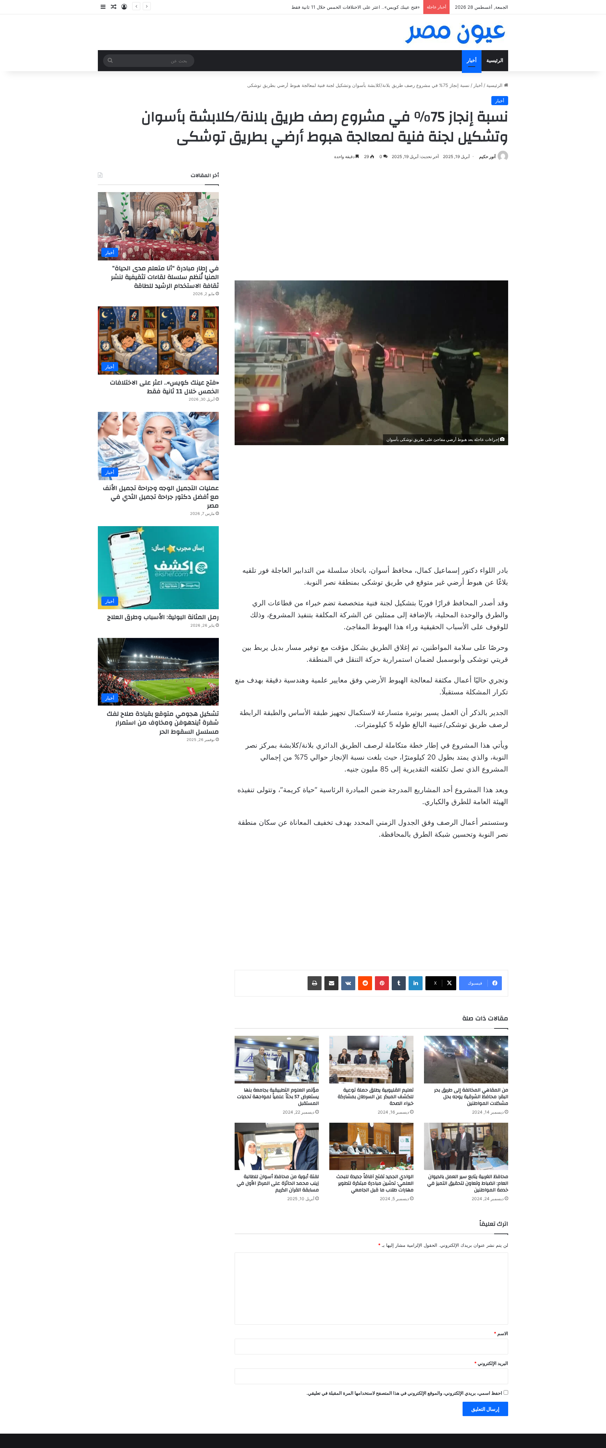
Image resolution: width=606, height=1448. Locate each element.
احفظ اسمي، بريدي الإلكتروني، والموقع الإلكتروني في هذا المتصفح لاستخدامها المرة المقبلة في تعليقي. (404, 1393)
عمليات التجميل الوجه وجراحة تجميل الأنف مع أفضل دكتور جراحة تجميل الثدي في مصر (161, 496)
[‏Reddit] (365, 983)
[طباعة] (315, 983)
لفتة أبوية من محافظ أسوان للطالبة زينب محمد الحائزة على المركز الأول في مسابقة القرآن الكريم (278, 1183)
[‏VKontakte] (348, 983)
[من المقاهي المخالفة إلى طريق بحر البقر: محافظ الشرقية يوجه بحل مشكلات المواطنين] (466, 1059)
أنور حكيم (487, 156)
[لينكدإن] (416, 983)
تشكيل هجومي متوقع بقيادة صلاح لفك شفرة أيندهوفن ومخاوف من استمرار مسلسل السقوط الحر (163, 722)
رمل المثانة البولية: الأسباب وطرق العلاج (163, 617)
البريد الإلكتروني (491, 1363)
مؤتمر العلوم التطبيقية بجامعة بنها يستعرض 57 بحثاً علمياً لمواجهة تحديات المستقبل (278, 1097)
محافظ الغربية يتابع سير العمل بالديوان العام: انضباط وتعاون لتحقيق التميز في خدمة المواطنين (467, 1183)
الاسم (501, 1333)
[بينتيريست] (382, 983)
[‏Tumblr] (399, 983)
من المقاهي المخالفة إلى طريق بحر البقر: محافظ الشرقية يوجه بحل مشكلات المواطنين (471, 1097)
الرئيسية (494, 60)
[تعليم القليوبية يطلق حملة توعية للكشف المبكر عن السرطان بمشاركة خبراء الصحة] (371, 1059)
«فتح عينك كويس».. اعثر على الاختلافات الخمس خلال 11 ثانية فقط (164, 387)
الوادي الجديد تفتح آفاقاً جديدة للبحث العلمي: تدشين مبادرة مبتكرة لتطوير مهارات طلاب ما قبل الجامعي (374, 1183)
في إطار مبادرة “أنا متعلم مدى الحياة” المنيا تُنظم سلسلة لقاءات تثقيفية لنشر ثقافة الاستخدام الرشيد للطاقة (165, 277)
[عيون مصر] (455, 32)
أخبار (472, 60)
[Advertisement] (371, 221)
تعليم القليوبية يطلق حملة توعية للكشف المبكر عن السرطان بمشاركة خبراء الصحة (375, 1097)
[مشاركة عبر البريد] (331, 983)
